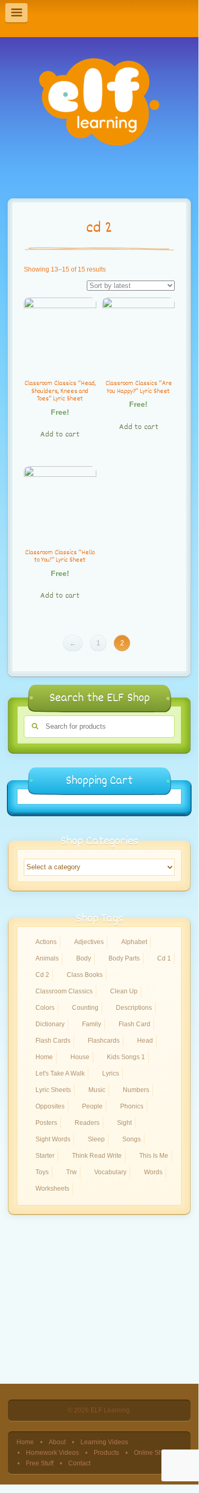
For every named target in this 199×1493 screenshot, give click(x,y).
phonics (131, 1106)
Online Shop (152, 1452)
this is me (153, 1155)
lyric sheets (53, 1090)
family (91, 1024)
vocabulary (110, 1172)
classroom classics (64, 991)
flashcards (104, 1040)
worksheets (52, 1188)
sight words (52, 1139)
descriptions (134, 1007)
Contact (79, 1463)
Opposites (50, 1106)
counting (85, 1007)
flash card (134, 1024)
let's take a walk (60, 1073)
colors (45, 1007)
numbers (136, 1090)
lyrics (110, 1073)
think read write (97, 1155)
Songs (131, 1139)
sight (124, 1123)
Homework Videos (52, 1452)
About (57, 1441)
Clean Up (124, 991)
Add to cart (59, 435)
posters (46, 1123)
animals (47, 958)
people (92, 1106)
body (83, 958)
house (79, 1057)
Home (25, 1441)
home (44, 1057)
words (153, 1172)
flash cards (52, 1040)
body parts (124, 958)
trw (71, 1172)
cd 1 (164, 958)
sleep (96, 1139)
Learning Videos (104, 1441)
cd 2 (42, 975)
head (145, 1040)
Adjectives (89, 942)
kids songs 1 (126, 1057)
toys (42, 1172)
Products (106, 1452)
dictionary (50, 1024)
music (96, 1090)
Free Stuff (39, 1463)
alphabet (134, 942)
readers (87, 1123)
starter (45, 1155)
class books (85, 975)
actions (46, 942)
